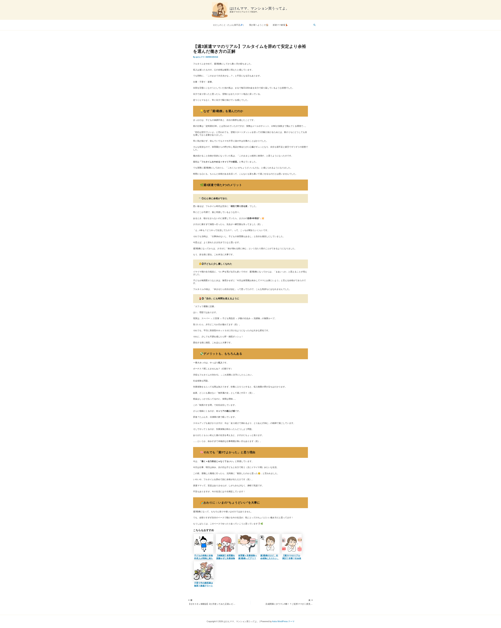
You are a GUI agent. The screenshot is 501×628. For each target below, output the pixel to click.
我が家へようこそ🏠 (259, 25)
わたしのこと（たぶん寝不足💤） (229, 25)
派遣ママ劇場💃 (280, 25)
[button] (314, 25)
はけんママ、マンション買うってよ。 (259, 8)
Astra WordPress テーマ (283, 621)
